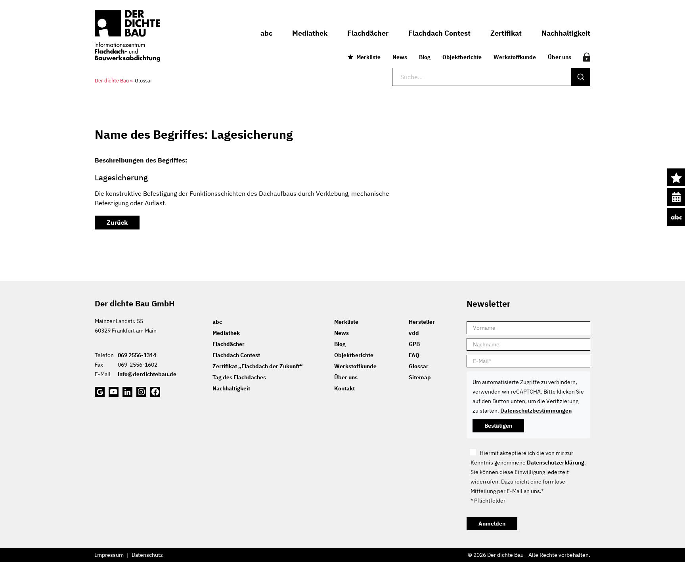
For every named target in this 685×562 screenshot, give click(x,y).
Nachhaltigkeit (231, 388)
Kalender (676, 197)
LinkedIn (127, 392)
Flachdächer (228, 344)
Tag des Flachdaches (239, 377)
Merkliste (368, 57)
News (399, 57)
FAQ (414, 355)
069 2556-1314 (137, 355)
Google (100, 392)
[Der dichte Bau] (127, 36)
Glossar (419, 366)
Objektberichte (462, 57)
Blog (425, 57)
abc (676, 217)
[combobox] (491, 77)
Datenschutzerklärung (555, 462)
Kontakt (344, 388)
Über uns (559, 57)
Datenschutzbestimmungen (536, 410)
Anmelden (491, 523)
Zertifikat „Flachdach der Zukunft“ (257, 366)
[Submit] (580, 77)
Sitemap (420, 377)
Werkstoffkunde (515, 57)
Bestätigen (498, 425)
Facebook (155, 392)
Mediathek (226, 332)
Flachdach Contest (236, 355)
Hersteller (422, 321)
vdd (414, 332)
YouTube (114, 392)
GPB (414, 344)
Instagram (141, 392)
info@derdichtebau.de (147, 374)
